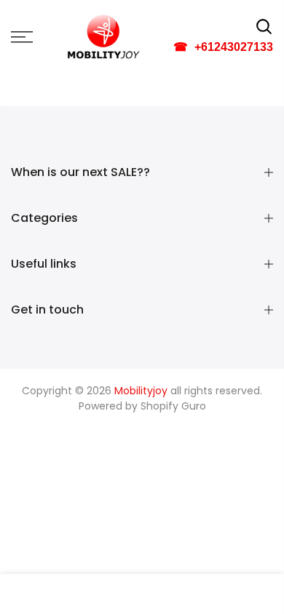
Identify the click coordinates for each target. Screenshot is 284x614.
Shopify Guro (173, 406)
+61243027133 (223, 47)
